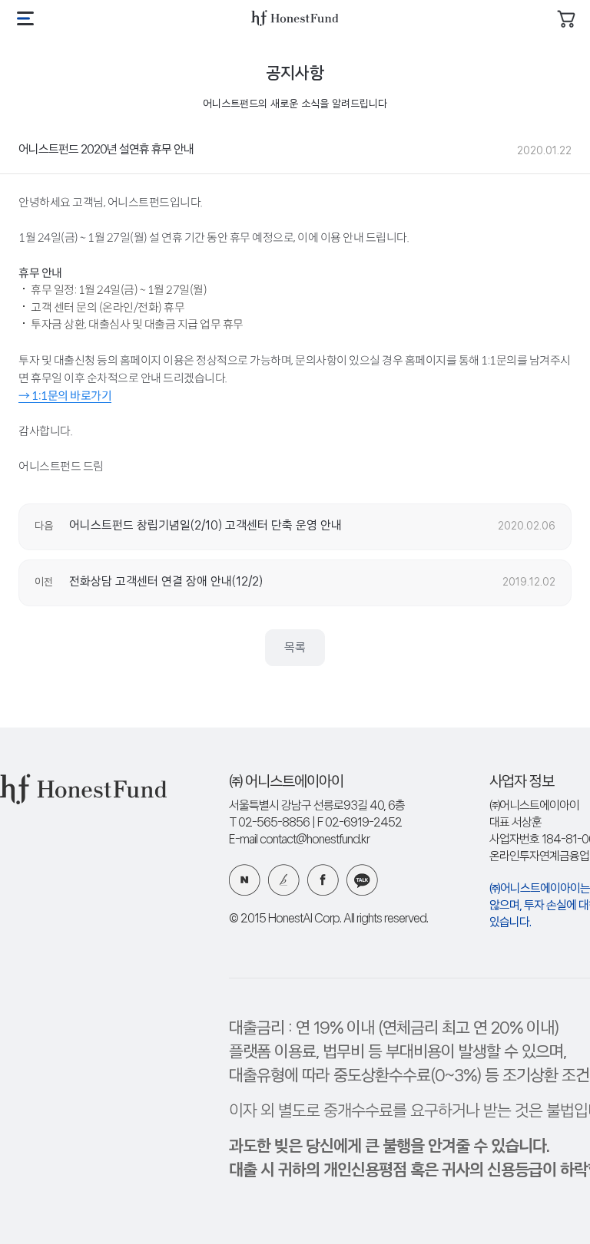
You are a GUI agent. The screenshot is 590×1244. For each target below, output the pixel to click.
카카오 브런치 (284, 880)
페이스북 (323, 880)
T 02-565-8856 (269, 823)
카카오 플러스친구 (362, 880)
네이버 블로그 (244, 880)
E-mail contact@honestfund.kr (299, 840)
